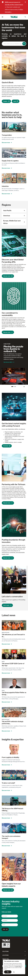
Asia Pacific (7, 210)
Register (5, 101)
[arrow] (24, 386)
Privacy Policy (18, 966)
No (14, 972)
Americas (6, 216)
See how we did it (8, 362)
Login (14, 101)
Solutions (5, 951)
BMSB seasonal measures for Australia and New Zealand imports (14, 3)
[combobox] (13, 44)
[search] (24, 43)
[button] (2, 17)
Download (5, 446)
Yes (8, 972)
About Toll (5, 959)
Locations (5, 955)
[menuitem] (25, 17)
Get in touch (6, 605)
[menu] (2, 17)
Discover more (6, 142)
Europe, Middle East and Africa (11, 222)
